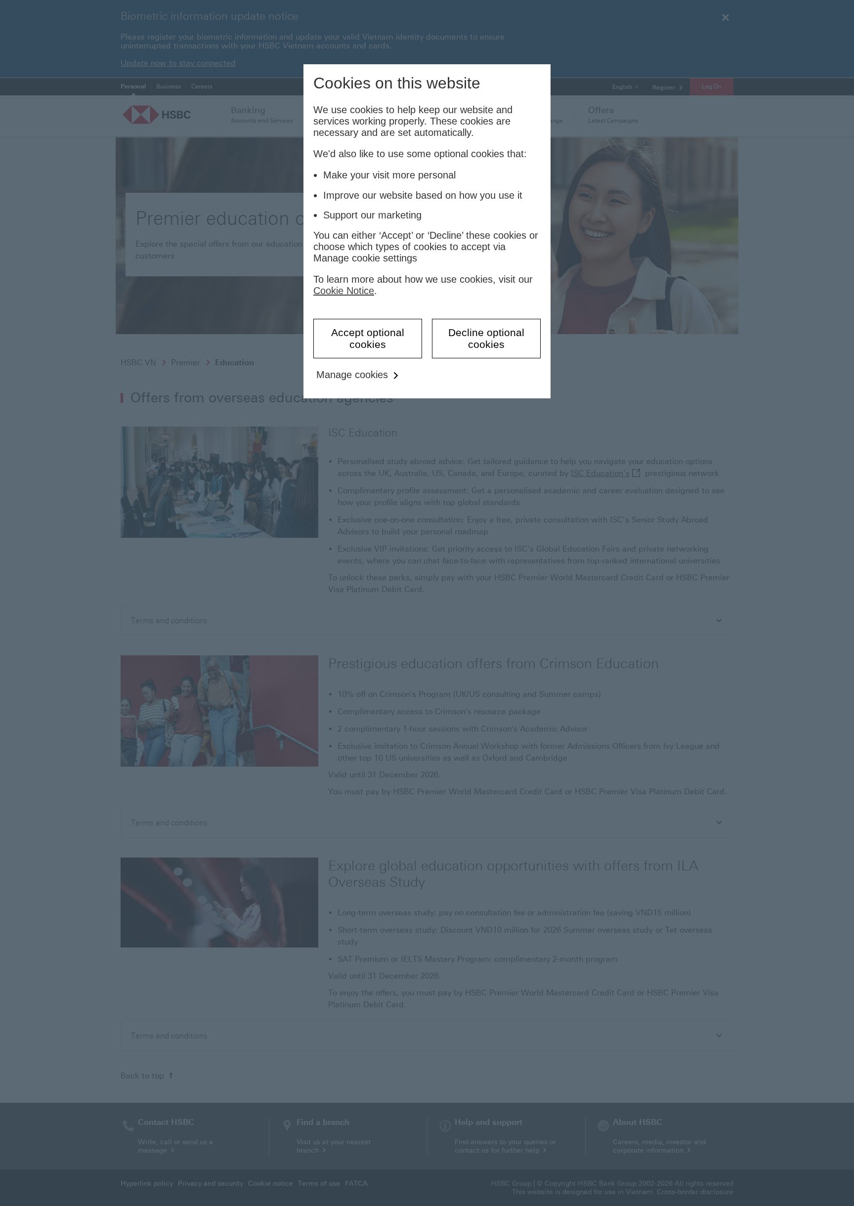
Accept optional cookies (367, 338)
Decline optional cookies (486, 338)
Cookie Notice (343, 290)
